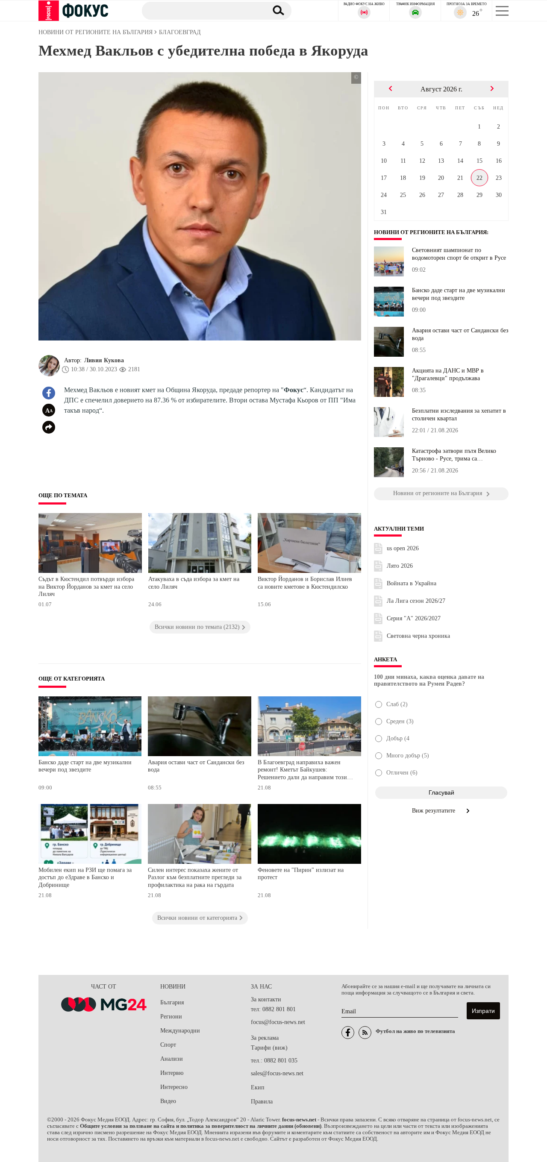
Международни (180, 1030)
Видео (168, 1101)
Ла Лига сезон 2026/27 (416, 601)
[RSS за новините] (365, 1032)
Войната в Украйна (411, 583)
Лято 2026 (400, 566)
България (172, 1002)
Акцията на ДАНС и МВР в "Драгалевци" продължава (448, 374)
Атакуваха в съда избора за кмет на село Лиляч (193, 583)
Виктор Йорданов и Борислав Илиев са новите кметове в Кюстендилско (305, 583)
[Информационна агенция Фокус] (347, 1032)
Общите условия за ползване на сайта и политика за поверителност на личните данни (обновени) (200, 1126)
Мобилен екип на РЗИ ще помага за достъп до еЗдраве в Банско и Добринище (85, 877)
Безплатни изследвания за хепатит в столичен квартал (459, 415)
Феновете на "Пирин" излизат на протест (301, 874)
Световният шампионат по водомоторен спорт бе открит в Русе (459, 254)
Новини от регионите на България (430, 232)
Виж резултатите (434, 810)
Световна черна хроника (418, 636)
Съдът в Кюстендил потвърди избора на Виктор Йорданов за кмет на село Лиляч (86, 586)
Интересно (174, 1087)
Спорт (168, 1045)
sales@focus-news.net (277, 1073)
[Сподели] (48, 427)
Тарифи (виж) (269, 1048)
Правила (262, 1101)
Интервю (171, 1073)
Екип (258, 1087)
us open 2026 (403, 548)
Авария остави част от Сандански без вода (196, 766)
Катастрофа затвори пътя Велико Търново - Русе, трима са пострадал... (454, 455)
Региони (171, 1016)
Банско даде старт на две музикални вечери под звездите (85, 766)
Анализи (171, 1059)
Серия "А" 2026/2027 (414, 618)
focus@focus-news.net (278, 1022)
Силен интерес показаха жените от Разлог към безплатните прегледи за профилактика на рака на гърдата (194, 877)
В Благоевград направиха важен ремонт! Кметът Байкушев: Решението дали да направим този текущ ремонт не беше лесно (302, 771)
